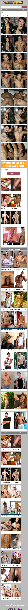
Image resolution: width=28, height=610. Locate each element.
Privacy (15, 609)
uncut (3, 15)
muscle (14, 12)
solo (19, 12)
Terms (11, 609)
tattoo (23, 12)
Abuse (20, 609)
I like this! (13, 173)
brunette (7, 15)
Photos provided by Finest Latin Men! (14, 164)
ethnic (6, 12)
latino (10, 12)
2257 (7, 609)
